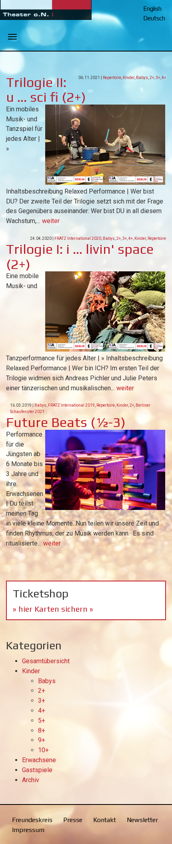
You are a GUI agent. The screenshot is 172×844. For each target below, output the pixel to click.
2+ (152, 77)
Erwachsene (39, 760)
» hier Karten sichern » (53, 608)
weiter (51, 221)
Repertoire (112, 77)
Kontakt (104, 820)
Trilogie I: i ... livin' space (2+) (80, 256)
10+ (43, 750)
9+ (41, 740)
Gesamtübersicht (46, 661)
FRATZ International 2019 (71, 405)
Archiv (30, 780)
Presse (72, 820)
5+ (41, 720)
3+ (158, 77)
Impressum (28, 830)
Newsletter (142, 820)
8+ (41, 730)
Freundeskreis (32, 820)
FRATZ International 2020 (77, 238)
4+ (164, 77)
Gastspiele (37, 770)
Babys (142, 77)
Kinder (128, 77)
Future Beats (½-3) (66, 422)
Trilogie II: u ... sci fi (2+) (46, 89)
